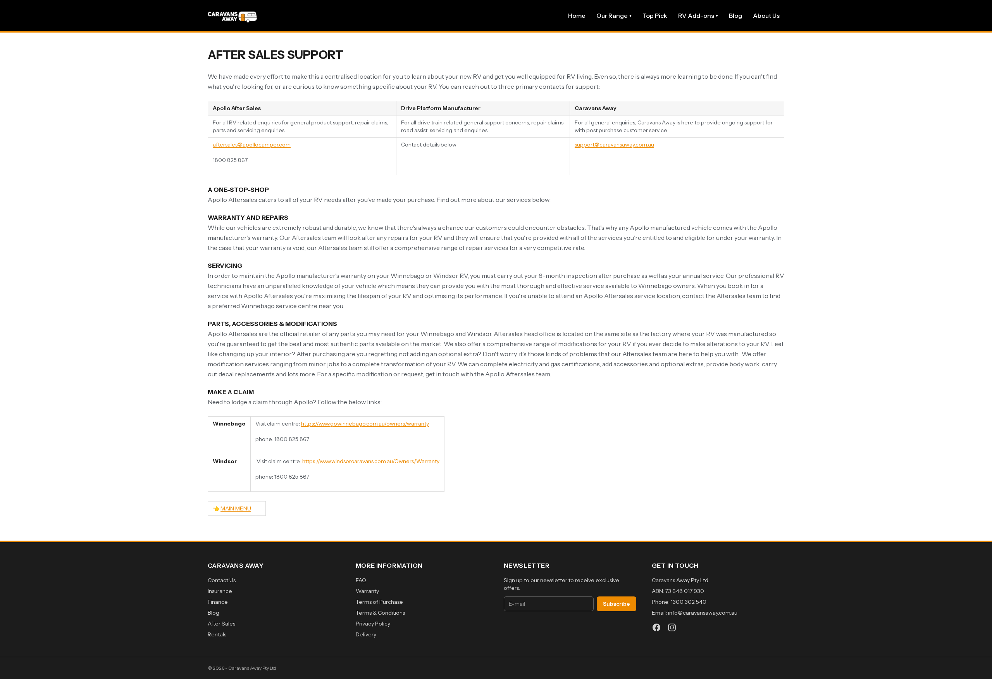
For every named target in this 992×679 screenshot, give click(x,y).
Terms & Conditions (380, 612)
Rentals (217, 634)
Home (577, 15)
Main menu (235, 508)
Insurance (220, 591)
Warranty (367, 591)
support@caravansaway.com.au (614, 144)
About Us (766, 15)
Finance (218, 601)
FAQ (361, 580)
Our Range (614, 15)
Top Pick (654, 15)
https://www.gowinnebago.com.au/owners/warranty (365, 423)
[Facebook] (656, 627)
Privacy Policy (373, 623)
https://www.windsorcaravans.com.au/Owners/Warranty (370, 461)
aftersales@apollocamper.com (252, 144)
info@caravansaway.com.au (702, 612)
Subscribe (616, 603)
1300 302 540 (688, 601)
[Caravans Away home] (232, 15)
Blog (735, 15)
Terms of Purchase (379, 601)
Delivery (366, 634)
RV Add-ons (698, 15)
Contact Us (222, 580)
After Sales (221, 623)
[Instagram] (672, 627)
